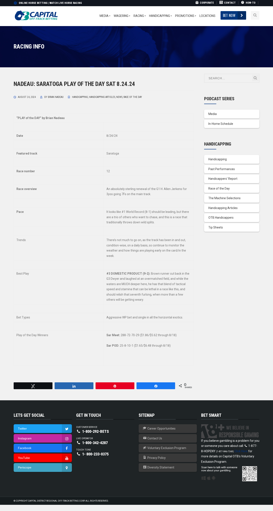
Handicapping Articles (102, 97)
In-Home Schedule (220, 123)
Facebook (24, 448)
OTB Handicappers (221, 217)
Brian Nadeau (56, 97)
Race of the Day (132, 97)
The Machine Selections (224, 198)
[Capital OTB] (37, 15)
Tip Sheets (215, 227)
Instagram (25, 438)
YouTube (24, 457)
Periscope (24, 467)
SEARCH (255, 78)
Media (212, 114)
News (119, 97)
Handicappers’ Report (222, 178)
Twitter (22, 428)
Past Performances (221, 169)
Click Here (241, 451)
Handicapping (80, 97)
